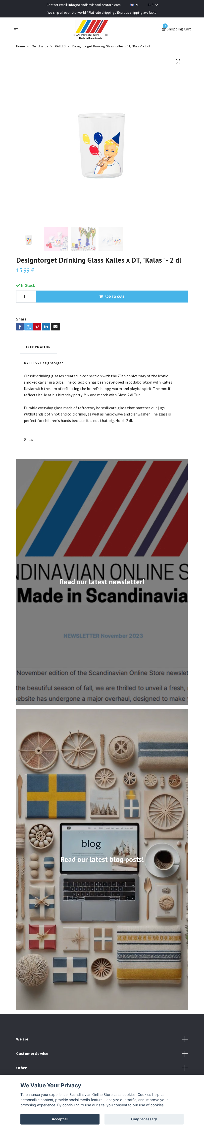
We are (22, 1038)
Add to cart (115, 297)
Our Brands (40, 46)
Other (21, 1067)
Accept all (60, 1119)
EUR (151, 4)
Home (20, 46)
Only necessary (144, 1119)
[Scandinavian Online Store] (91, 29)
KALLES (60, 46)
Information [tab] (38, 347)
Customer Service (32, 1053)
